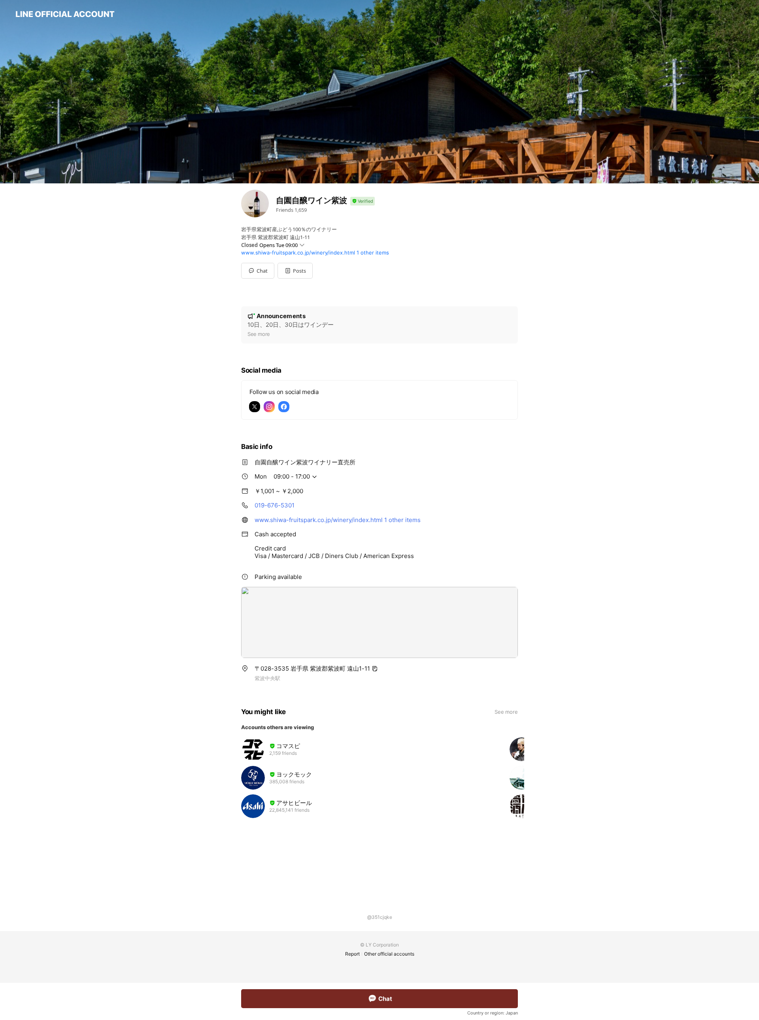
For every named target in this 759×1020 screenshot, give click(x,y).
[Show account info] (362, 201)
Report (352, 954)
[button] (295, 271)
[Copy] (375, 669)
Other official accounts (389, 954)
